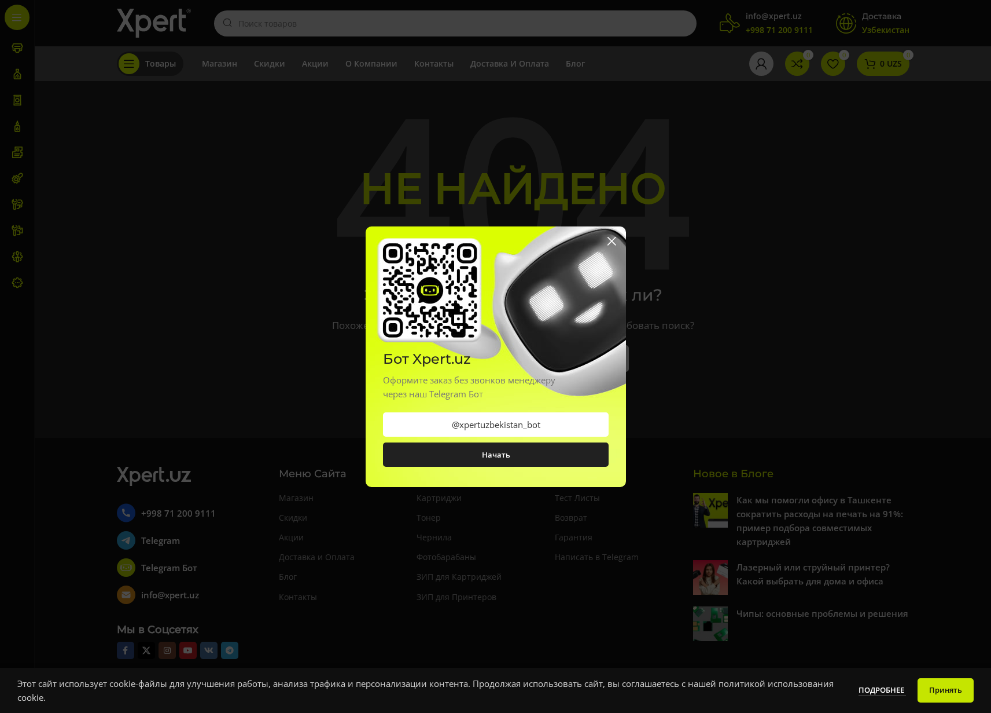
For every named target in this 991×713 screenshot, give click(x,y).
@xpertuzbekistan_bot (495, 424)
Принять (945, 690)
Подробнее (882, 690)
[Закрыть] (611, 240)
